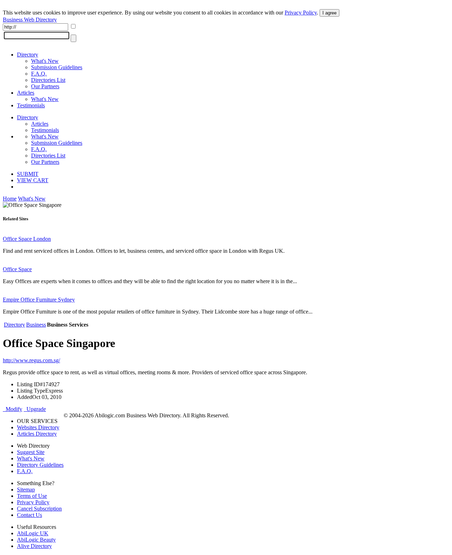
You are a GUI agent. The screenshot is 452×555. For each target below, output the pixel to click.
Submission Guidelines (56, 67)
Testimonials (31, 105)
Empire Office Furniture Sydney (39, 300)
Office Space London (27, 239)
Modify (12, 409)
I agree (329, 13)
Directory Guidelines (40, 465)
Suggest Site (30, 452)
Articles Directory (37, 434)
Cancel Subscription (39, 509)
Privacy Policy (301, 13)
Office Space (17, 269)
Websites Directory (38, 427)
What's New (45, 61)
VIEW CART (32, 180)
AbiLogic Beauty (36, 540)
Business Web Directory (30, 20)
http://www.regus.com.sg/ (31, 360)
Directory (27, 55)
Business (36, 325)
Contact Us (29, 515)
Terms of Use (32, 496)
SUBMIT (27, 174)
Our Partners (45, 86)
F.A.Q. (39, 74)
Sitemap (26, 490)
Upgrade (35, 409)
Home (10, 199)
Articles (25, 93)
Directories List (48, 80)
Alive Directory (34, 546)
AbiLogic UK (32, 533)
